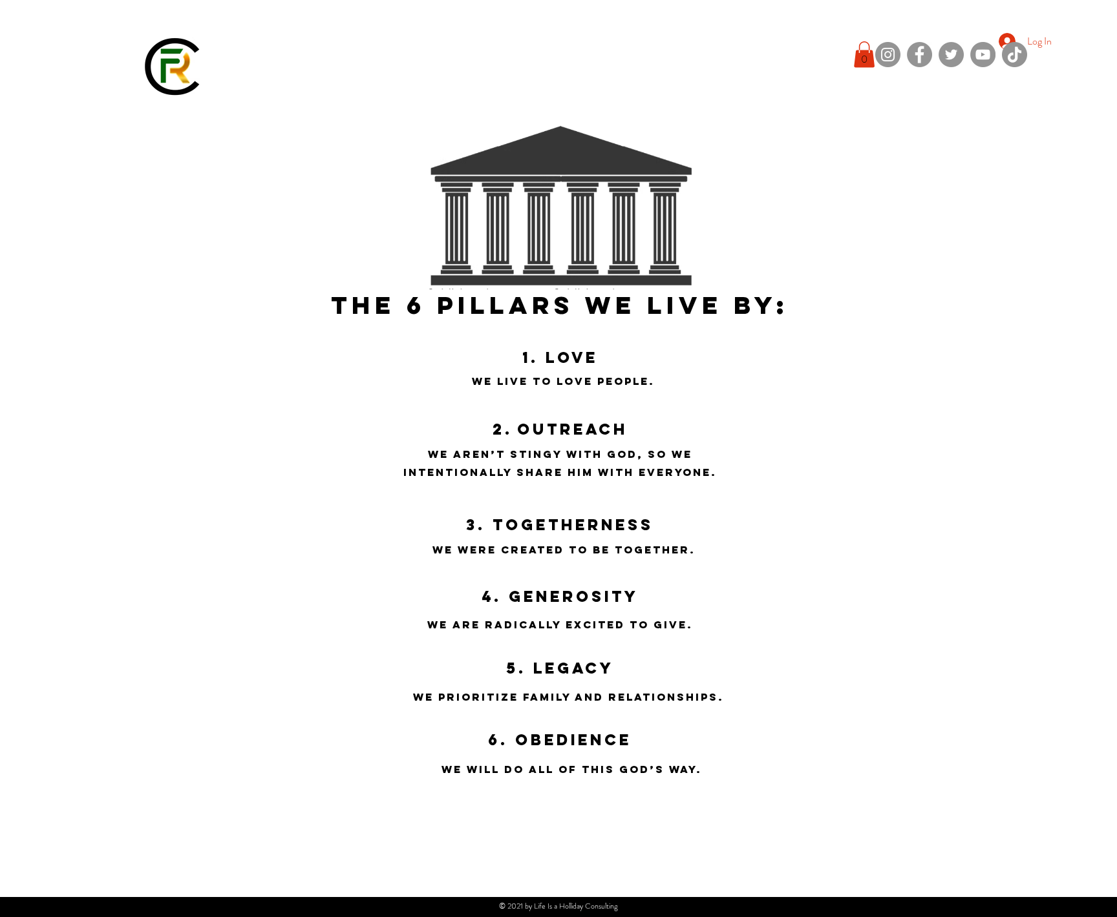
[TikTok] (1014, 54)
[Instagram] (887, 54)
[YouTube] (982, 54)
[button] (864, 54)
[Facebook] (919, 54)
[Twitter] (951, 54)
